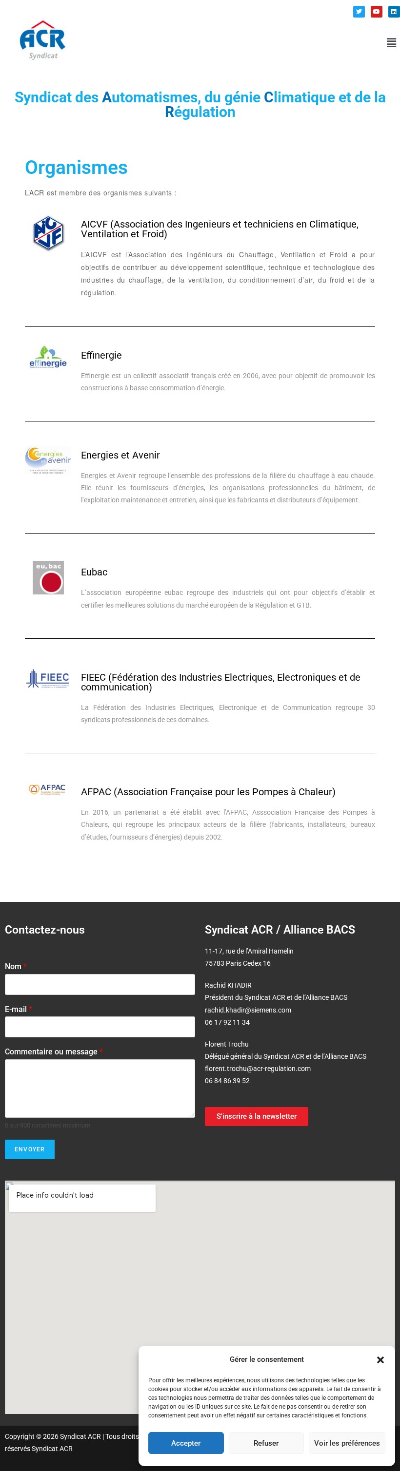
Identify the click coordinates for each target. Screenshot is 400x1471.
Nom (16, 966)
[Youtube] (376, 12)
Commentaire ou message (54, 1051)
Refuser (266, 1443)
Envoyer (30, 1149)
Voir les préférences (347, 1443)
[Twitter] (359, 12)
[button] (380, 1360)
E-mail (18, 1009)
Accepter (185, 1443)
